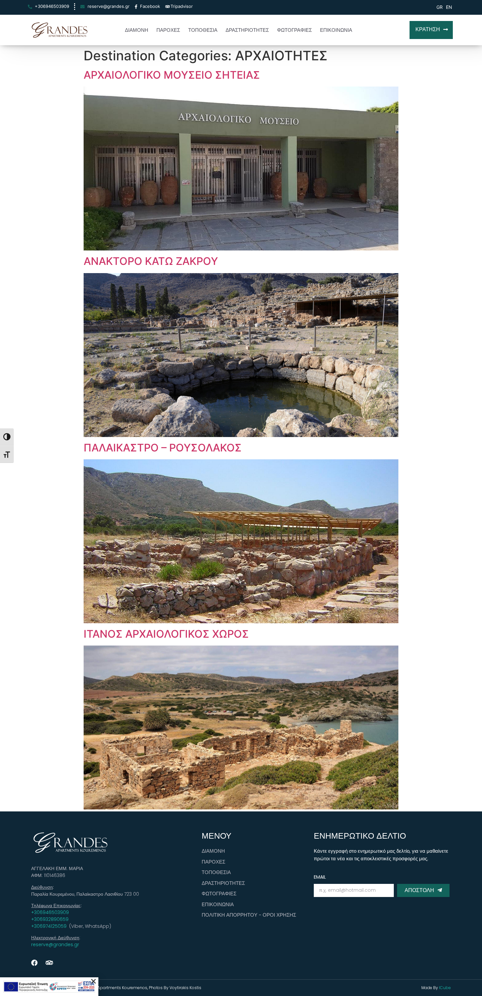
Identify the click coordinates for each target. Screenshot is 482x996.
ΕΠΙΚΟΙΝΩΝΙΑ (336, 30)
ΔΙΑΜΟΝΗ (136, 30)
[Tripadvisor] (49, 963)
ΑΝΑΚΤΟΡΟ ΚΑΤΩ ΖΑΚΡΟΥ (151, 261)
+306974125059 (49, 926)
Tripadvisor (182, 6)
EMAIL (320, 877)
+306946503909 (50, 912)
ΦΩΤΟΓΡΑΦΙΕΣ (294, 30)
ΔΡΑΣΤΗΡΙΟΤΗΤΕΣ (247, 30)
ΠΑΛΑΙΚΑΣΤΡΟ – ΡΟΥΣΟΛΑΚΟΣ (163, 447)
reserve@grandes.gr (55, 944)
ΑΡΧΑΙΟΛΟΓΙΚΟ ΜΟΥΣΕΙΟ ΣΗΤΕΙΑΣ (172, 75)
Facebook (150, 6)
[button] (431, 30)
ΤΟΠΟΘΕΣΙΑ (202, 30)
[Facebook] (34, 963)
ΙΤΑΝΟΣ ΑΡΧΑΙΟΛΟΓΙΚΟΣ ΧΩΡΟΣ (166, 633)
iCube (444, 987)
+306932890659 (50, 919)
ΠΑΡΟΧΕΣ (168, 30)
